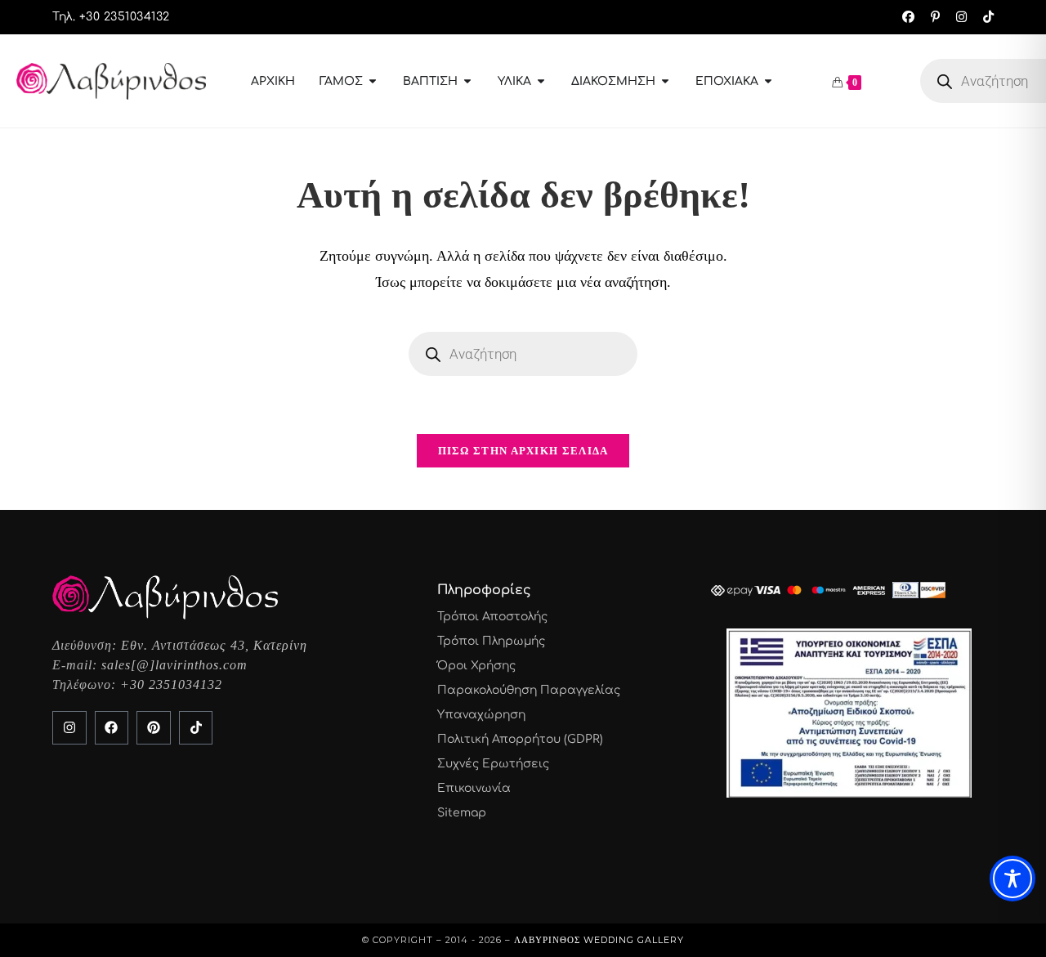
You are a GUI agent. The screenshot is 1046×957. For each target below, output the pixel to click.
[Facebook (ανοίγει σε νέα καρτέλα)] (908, 17)
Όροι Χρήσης (476, 666)
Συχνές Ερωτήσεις (493, 764)
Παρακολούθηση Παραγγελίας (528, 690)
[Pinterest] (153, 728)
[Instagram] (69, 728)
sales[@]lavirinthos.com (174, 665)
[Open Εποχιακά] (768, 81)
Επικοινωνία (474, 788)
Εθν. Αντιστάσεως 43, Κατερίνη (214, 645)
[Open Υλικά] (541, 81)
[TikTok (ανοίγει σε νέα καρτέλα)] (984, 17)
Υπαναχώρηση (481, 715)
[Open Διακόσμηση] (665, 81)
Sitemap (461, 813)
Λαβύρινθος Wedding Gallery (599, 940)
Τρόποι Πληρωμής (491, 641)
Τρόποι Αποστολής (492, 616)
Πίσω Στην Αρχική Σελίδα (523, 451)
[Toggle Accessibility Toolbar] (1012, 878)
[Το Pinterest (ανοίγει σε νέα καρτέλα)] (935, 17)
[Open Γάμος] (372, 81)
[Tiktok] (196, 728)
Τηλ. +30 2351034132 (111, 17)
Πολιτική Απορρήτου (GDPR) (520, 739)
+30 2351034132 (171, 684)
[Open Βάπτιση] (467, 81)
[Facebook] (112, 728)
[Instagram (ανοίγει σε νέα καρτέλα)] (961, 17)
